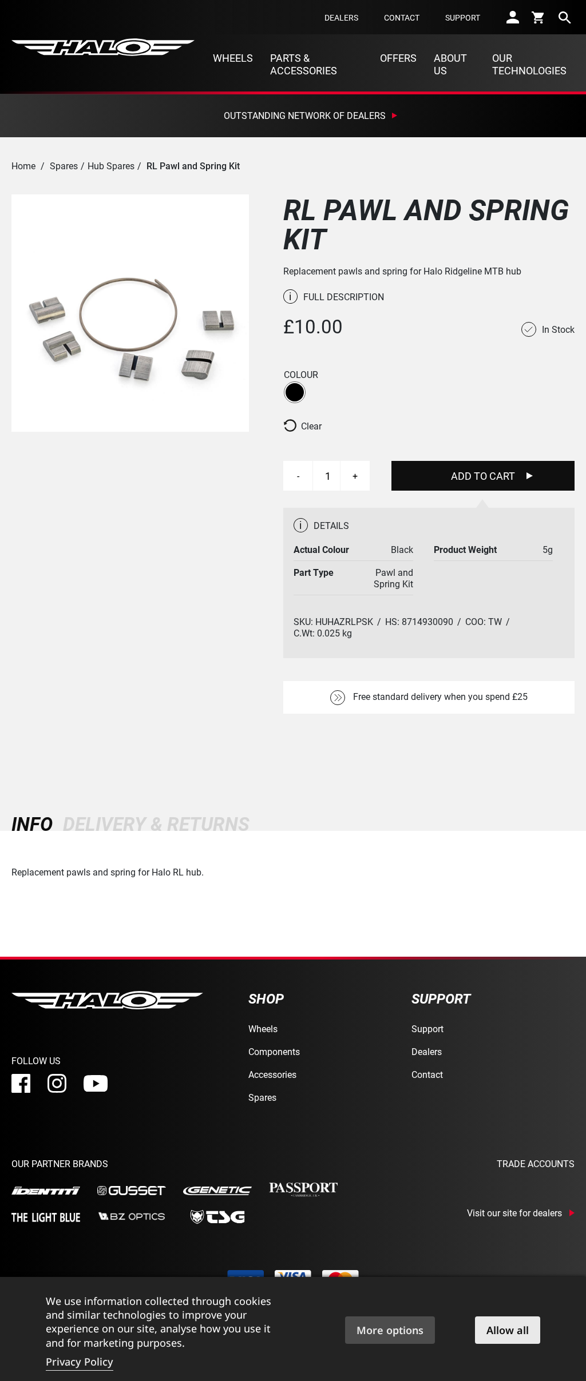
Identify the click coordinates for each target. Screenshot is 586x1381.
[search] (565, 17)
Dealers (341, 17)
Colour (301, 374)
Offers (398, 58)
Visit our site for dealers (514, 1213)
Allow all (507, 1330)
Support (462, 17)
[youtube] (96, 1083)
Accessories (272, 1074)
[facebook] (20, 1083)
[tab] (34, 823)
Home (23, 166)
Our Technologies (529, 64)
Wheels (233, 58)
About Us (450, 64)
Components (274, 1051)
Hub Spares (111, 166)
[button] (295, 392)
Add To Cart (483, 476)
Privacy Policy (79, 1361)
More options (390, 1330)
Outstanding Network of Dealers (305, 115)
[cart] (538, 17)
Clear (311, 426)
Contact (401, 17)
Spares (64, 166)
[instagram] (56, 1083)
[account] (512, 17)
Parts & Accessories (303, 64)
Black (295, 392)
